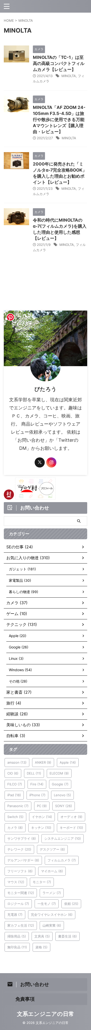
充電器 (14, 914)
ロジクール (18, 904)
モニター (42, 882)
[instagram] (51, 462)
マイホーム (52, 871)
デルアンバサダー (23, 860)
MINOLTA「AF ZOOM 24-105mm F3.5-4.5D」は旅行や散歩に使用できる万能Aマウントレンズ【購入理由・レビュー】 (59, 119)
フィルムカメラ (62, 860)
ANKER (43, 762)
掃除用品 (16, 936)
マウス (15, 882)
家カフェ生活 (20, 925)
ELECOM (59, 773)
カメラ (15, 828)
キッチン (41, 828)
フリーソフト (20, 871)
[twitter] (40, 462)
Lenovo (62, 795)
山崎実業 (51, 925)
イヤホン (42, 817)
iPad (14, 795)
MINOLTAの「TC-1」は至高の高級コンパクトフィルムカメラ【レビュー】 (58, 63)
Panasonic (18, 806)
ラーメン (51, 893)
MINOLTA (68, 76)
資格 (41, 947)
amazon (17, 762)
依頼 (71, 904)
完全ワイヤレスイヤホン (52, 914)
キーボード (71, 828)
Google (60, 784)
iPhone (37, 795)
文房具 (42, 936)
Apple (68, 762)
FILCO (14, 784)
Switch (15, 817)
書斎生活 (67, 936)
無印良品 (17, 947)
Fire (36, 784)
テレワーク (19, 849)
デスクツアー (52, 849)
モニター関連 (20, 893)
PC (42, 806)
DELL (34, 773)
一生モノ (46, 904)
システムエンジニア (62, 838)
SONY (63, 806)
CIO (12, 773)
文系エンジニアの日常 (45, 1014)
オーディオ (71, 817)
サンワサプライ (21, 838)
